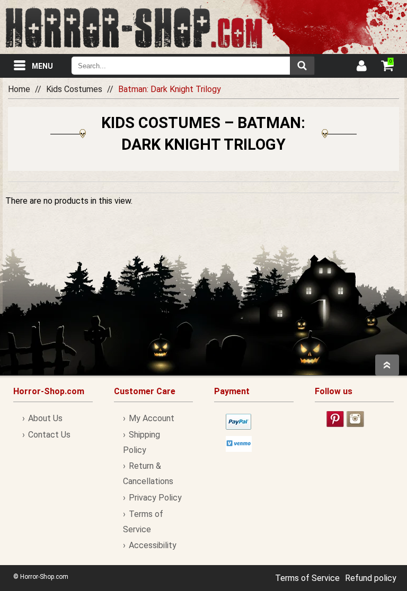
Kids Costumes (74, 89)
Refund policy (370, 578)
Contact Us (49, 435)
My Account (151, 418)
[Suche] (302, 66)
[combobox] (193, 66)
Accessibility (152, 545)
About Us (45, 418)
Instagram (355, 419)
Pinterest (335, 419)
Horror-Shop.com (133, 27)
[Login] (361, 67)
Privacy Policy (155, 498)
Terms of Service (307, 578)
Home (19, 89)
